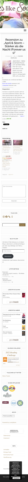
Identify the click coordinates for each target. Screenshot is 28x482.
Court (4, 326)
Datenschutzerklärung (15, 476)
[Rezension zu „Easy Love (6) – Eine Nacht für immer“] (7, 158)
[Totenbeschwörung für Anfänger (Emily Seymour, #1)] (23, 315)
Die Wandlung (6, 320)
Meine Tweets (6, 376)
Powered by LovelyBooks (9, 422)
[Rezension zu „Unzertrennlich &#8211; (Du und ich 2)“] (7, 142)
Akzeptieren (16, 478)
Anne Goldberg (7, 297)
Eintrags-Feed (7, 452)
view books (18, 365)
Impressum (7, 438)
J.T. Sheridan (6, 321)
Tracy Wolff (6, 327)
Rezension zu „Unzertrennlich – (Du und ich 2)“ (6, 147)
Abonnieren (7, 256)
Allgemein (10, 174)
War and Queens (7, 332)
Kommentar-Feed (8, 454)
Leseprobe (5, 85)
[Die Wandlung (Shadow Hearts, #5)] (23, 321)
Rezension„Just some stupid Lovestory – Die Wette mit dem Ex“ (13, 273)
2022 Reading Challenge (11, 353)
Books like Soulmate (11, 358)
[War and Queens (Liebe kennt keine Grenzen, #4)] (23, 333)
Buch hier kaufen (7, 83)
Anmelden (6, 449)
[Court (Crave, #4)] (23, 327)
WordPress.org (7, 457)
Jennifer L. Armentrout (8, 333)
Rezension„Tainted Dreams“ (6, 279)
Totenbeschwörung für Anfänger (11, 314)
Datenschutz (7, 435)
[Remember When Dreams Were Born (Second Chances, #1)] (23, 295)
